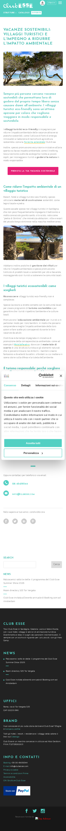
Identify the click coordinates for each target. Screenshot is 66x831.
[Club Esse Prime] (42, 3)
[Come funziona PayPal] (16, 795)
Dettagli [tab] (25, 385)
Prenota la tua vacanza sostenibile (33, 170)
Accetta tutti (33, 443)
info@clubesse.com (23, 494)
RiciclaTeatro (22, 344)
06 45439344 (20, 483)
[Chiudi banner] (61, 376)
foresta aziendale (34, 142)
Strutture (9, 13)
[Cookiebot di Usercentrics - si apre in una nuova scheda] (40, 376)
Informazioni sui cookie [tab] (49, 385)
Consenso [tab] (10, 385)
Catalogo (24, 13)
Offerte (36, 13)
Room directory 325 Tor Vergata (19, 590)
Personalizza (31, 453)
